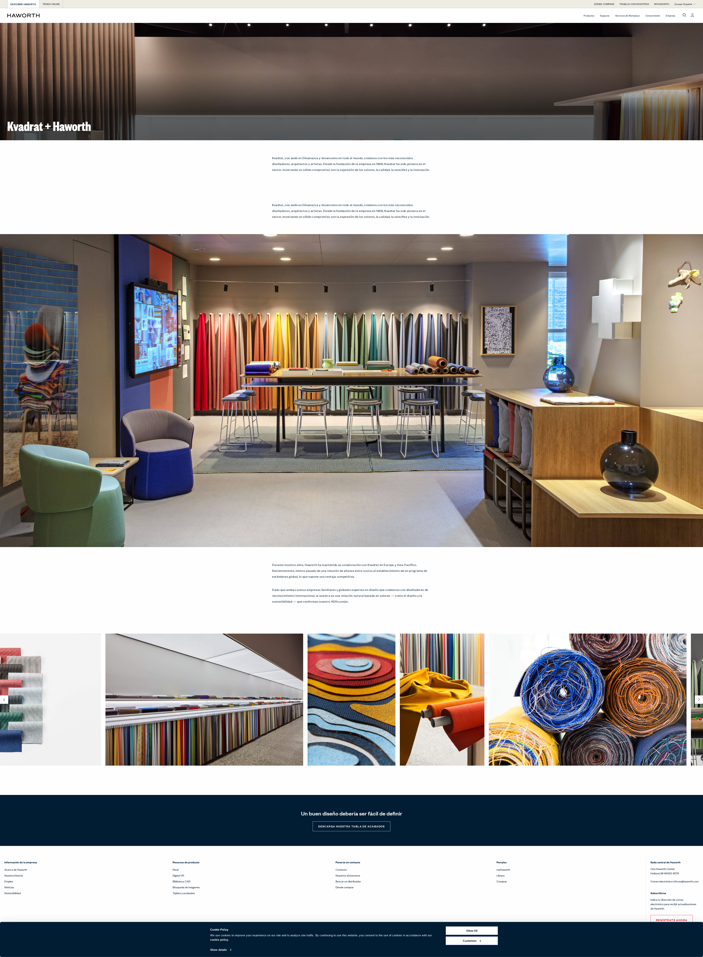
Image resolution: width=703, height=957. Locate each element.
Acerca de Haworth (15, 869)
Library (500, 875)
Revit (176, 869)
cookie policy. (219, 939)
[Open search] (684, 15)
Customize (470, 940)
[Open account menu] (692, 15)
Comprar (501, 881)
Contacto (341, 869)
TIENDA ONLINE (51, 4)
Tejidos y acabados (184, 893)
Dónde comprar (345, 887)
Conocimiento (653, 15)
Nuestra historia (13, 875)
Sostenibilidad (12, 893)
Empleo (8, 881)
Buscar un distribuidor (348, 881)
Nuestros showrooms (348, 875)
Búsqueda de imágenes (186, 887)
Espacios (604, 15)
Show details (218, 949)
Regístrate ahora (671, 920)
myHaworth (503, 869)
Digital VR (178, 875)
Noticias (9, 887)
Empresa (670, 15)
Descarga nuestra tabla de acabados (351, 826)
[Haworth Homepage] (76, 15)
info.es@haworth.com (686, 881)
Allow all (471, 930)
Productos (589, 15)
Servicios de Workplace (627, 15)
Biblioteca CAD (181, 881)
